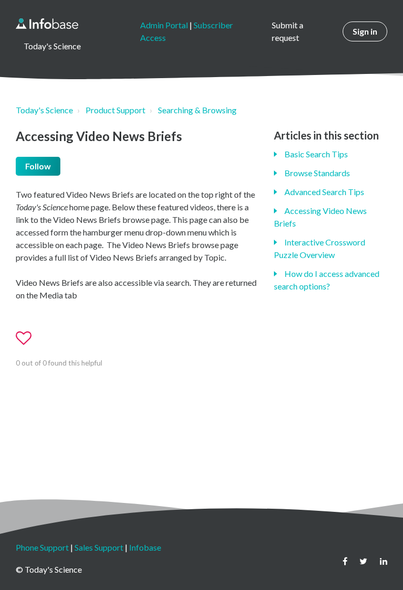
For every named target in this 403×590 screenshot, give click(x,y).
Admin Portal (164, 25)
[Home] (47, 23)
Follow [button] (38, 166)
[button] (28, 338)
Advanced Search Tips (324, 192)
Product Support (115, 110)
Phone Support (42, 547)
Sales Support (99, 547)
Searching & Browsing (197, 110)
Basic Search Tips (316, 154)
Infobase (145, 547)
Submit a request (287, 31)
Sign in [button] (365, 31)
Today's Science (44, 110)
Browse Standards (317, 173)
